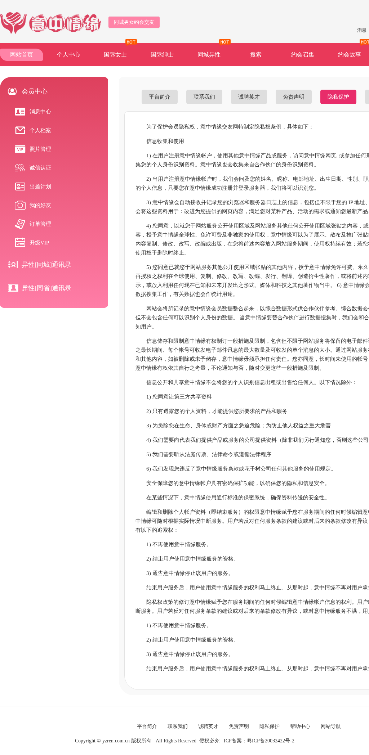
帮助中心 (300, 726)
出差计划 (40, 186)
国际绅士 (162, 54)
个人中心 (68, 54)
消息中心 (40, 111)
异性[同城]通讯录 (46, 264)
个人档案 (40, 130)
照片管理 (40, 149)
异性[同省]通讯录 (46, 288)
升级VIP (39, 243)
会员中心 (35, 91)
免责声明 (293, 97)
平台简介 (159, 97)
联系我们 (204, 97)
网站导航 (331, 726)
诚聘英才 (249, 97)
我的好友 (40, 205)
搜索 (256, 54)
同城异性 (209, 54)
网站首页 (21, 54)
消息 (361, 30)
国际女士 (115, 54)
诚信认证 (40, 168)
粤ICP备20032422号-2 (270, 740)
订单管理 (40, 224)
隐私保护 (338, 97)
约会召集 (302, 54)
